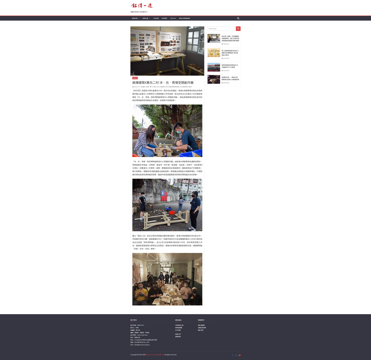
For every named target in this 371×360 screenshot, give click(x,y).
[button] (138, 18)
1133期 (154, 87)
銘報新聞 (178, 336)
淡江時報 (178, 330)
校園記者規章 (202, 328)
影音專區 (164, 18)
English (173, 18)
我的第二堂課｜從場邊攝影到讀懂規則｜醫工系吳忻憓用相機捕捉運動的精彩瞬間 (230, 38)
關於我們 (200, 330)
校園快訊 (135, 78)
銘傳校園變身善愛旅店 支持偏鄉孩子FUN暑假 (230, 66)
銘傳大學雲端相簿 (184, 18)
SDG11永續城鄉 (160, 87)
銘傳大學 (178, 334)
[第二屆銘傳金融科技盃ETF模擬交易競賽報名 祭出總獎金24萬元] (214, 55)
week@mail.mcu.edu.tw (142, 345)
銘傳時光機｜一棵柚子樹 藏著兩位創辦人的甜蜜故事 (230, 78)
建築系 (190, 87)
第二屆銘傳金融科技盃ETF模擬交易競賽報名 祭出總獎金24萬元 (230, 53)
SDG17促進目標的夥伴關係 (172, 87)
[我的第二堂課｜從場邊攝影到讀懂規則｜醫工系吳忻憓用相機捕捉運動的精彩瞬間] (214, 40)
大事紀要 (156, 18)
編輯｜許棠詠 (145, 87)
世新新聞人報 (179, 325)
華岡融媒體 (178, 328)
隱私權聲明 (201, 325)
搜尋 (238, 29)
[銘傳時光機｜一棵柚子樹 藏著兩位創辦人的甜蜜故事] (214, 80)
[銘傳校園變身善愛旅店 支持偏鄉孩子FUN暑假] (214, 68)
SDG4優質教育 (184, 87)
